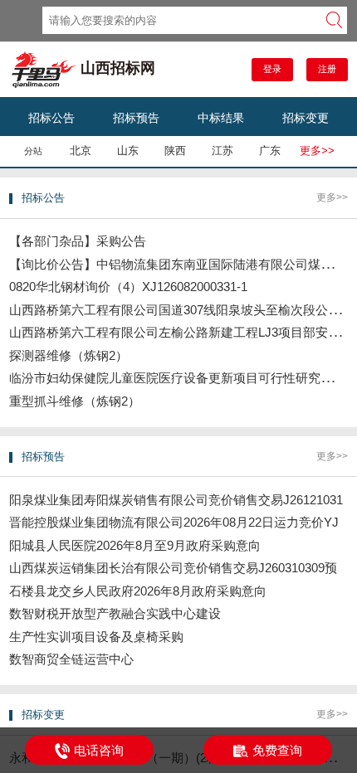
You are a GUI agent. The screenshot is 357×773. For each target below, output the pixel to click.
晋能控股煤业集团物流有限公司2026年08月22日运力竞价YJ (174, 522)
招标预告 (136, 117)
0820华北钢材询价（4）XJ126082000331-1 (128, 287)
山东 (128, 150)
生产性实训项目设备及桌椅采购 (96, 637)
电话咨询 (99, 750)
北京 (80, 150)
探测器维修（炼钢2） (68, 355)
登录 (272, 69)
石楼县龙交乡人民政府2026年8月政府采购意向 (138, 591)
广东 (270, 150)
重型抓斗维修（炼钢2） (74, 401)
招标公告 (51, 117)
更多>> (317, 150)
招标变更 (305, 117)
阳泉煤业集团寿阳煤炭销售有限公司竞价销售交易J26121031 (176, 500)
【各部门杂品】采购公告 (77, 241)
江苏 (222, 150)
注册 (327, 69)
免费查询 (277, 750)
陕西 (175, 150)
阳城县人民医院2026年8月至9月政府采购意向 (135, 545)
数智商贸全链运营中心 (71, 659)
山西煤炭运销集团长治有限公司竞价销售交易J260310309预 (173, 568)
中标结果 (221, 117)
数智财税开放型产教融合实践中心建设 (115, 613)
